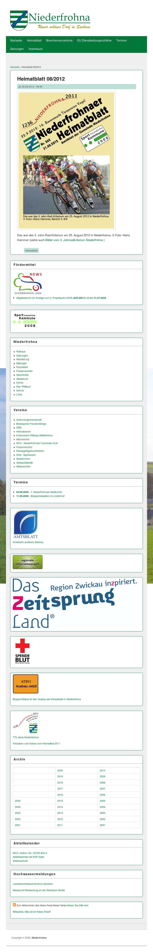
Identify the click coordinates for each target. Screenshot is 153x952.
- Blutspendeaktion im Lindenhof (40, 496)
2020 (60, 770)
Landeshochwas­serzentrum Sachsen (33, 883)
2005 (102, 800)
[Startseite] (50, 29)
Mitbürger (21, 363)
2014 (60, 807)
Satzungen (17, 49)
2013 (60, 812)
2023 (18, 812)
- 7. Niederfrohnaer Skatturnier (39, 492)
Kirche (19, 382)
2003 (102, 812)
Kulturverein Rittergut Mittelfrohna (34, 435)
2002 (102, 819)
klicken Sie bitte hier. (78, 905)
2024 (18, 807)
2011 (60, 825)
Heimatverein (23, 431)
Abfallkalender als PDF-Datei (28, 856)
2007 (102, 788)
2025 (18, 800)
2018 (60, 782)
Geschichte (22, 374)
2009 (102, 776)
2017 (60, 788)
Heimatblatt (34, 40)
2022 (18, 819)
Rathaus (21, 351)
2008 (102, 782)
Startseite (16, 40)
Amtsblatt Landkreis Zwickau (28, 542)
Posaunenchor (24, 447)
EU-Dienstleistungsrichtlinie (94, 40)
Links (19, 394)
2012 (60, 819)
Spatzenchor (23, 458)
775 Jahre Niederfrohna (26, 737)
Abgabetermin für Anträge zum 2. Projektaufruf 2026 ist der (61, 297)
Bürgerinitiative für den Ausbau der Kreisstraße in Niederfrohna (47, 699)
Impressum (36, 49)
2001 (102, 825)
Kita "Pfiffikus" (23, 386)
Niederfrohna (39, 937)
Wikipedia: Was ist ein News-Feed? (32, 911)
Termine (121, 40)
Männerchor (22, 439)
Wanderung (22, 359)
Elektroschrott (20, 860)
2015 (60, 800)
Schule (20, 390)
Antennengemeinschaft (28, 419)
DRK (19, 427)
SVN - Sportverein (26, 454)
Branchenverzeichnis (59, 40)
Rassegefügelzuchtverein (30, 450)
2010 (102, 770)
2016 (60, 794)
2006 (102, 794)
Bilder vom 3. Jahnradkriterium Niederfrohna (74, 240)
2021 (18, 825)
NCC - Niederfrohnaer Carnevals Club (37, 443)
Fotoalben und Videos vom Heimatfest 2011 (36, 743)
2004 (102, 807)
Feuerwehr (22, 367)
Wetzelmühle (23, 466)
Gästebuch (22, 378)
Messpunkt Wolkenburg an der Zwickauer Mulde (39, 890)
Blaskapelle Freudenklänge (31, 423)
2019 (60, 776)
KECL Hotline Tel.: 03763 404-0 (30, 853)
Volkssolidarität (24, 462)
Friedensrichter (24, 371)
